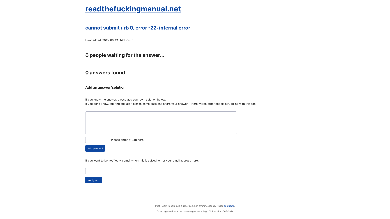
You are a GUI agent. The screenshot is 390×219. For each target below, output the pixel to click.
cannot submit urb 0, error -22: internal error (137, 28)
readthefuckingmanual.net (133, 8)
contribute (229, 206)
